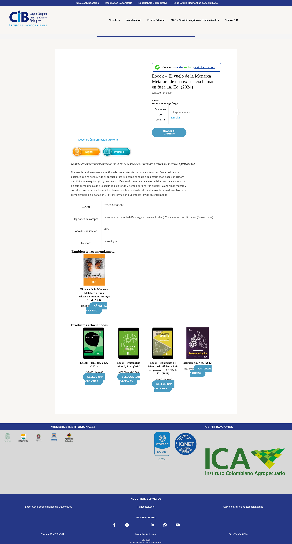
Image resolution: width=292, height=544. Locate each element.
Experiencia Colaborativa (152, 3)
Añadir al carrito (169, 132)
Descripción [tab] (85, 139)
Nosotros (114, 20)
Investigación (133, 20)
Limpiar (175, 117)
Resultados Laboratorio (118, 3)
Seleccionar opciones (95, 379)
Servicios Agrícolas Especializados (243, 506)
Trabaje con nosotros (86, 3)
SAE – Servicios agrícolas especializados (195, 20)
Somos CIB (231, 20)
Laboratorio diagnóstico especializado (196, 3)
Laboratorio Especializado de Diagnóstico (48, 506)
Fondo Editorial (156, 20)
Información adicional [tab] (105, 139)
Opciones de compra (160, 114)
